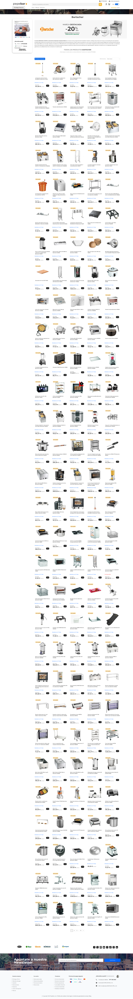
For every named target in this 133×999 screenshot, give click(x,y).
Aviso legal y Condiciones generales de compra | (78, 996)
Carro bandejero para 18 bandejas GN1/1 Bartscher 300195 (60, 281)
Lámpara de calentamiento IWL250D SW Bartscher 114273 (94, 78)
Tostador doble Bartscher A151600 (60, 106)
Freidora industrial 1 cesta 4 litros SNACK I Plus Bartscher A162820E (60, 165)
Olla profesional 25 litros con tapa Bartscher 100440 (60, 541)
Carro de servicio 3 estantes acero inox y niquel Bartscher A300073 (95, 107)
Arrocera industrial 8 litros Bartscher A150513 (75, 426)
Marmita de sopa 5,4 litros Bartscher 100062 (75, 368)
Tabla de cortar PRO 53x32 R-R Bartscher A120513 (94, 599)
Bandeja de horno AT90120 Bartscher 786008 (93, 368)
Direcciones (36, 984)
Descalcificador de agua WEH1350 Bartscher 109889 (60, 831)
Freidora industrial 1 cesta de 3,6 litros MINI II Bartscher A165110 (42, 426)
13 (80, 930)
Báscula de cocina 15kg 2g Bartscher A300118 (58, 310)
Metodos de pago (16, 981)
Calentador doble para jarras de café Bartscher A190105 (111, 397)
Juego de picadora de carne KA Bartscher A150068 (59, 889)
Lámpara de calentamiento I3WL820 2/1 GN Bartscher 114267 (77, 223)
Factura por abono (38, 982)
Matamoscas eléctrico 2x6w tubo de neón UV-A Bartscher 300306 (42, 744)
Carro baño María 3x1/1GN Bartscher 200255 (110, 744)
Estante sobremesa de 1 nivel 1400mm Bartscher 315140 (41, 715)
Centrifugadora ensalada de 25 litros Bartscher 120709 (41, 194)
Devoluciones (15, 984)
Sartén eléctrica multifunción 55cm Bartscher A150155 (59, 78)
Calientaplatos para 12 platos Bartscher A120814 (59, 339)
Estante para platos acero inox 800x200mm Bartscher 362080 (41, 223)
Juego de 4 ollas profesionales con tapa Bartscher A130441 (112, 426)
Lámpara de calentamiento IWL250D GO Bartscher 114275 (41, 78)
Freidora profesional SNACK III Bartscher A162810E (59, 426)
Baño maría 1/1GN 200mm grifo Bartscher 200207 (77, 773)
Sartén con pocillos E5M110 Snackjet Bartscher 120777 (75, 541)
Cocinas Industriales (59, 986)
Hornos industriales (59, 979)
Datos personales (38, 979)
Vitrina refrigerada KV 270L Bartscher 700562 (41, 917)
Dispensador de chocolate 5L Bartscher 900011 (59, 917)
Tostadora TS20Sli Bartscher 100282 (60, 367)
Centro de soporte (115, 1)
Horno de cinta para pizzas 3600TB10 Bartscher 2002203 (59, 599)
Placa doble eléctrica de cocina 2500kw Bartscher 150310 (41, 512)
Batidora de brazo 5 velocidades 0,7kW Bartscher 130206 (94, 802)
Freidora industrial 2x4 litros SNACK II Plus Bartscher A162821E (42, 107)
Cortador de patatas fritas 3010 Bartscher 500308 (111, 599)
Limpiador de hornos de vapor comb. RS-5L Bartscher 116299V (94, 541)
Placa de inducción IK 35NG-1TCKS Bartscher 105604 (77, 860)
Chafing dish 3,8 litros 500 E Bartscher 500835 (76, 339)
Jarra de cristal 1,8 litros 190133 (111, 338)
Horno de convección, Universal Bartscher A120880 (41, 310)
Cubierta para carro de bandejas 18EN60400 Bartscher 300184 (77, 107)
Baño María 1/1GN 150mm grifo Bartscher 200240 (41, 773)
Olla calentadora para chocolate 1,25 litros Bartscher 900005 (42, 455)
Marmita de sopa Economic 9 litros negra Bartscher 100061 (59, 860)
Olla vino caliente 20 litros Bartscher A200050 (40, 657)
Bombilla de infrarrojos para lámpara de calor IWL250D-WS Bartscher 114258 (94, 137)
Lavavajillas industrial (60, 984)
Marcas (14, 990)
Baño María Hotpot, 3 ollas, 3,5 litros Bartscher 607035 (94, 686)
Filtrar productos (40, 58)
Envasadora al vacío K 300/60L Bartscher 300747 (94, 339)
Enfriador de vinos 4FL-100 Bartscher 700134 (40, 397)
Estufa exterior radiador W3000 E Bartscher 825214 (60, 455)
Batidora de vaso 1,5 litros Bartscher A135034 (93, 426)
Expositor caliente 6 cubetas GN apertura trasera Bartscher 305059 (60, 715)
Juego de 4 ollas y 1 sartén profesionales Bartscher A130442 (77, 136)
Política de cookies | (61, 996)
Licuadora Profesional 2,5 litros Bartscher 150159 (41, 368)
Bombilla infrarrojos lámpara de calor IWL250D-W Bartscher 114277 (112, 252)
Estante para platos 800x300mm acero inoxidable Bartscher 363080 (112, 194)
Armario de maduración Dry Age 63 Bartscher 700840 (77, 281)
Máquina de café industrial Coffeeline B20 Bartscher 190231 (77, 889)
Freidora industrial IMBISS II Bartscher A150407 (111, 657)
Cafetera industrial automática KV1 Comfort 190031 (59, 484)
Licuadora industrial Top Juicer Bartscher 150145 (111, 165)
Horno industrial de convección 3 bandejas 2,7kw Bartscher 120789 (77, 512)
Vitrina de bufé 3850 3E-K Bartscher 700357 (58, 397)
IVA (113, 4)
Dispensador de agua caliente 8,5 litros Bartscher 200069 (95, 773)
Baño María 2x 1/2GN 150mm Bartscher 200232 (59, 773)
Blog (90, 996)
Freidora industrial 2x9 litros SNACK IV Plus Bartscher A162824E (42, 165)
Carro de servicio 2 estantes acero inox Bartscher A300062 (95, 194)
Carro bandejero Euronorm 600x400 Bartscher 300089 (111, 78)
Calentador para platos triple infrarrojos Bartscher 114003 (41, 831)
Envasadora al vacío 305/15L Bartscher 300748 (76, 715)
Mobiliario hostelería (59, 988)
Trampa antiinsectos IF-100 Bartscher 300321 (93, 715)
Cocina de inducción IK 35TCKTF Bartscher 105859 (112, 570)
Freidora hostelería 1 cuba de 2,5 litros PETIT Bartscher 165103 (77, 484)
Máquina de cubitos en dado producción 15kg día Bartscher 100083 (59, 195)
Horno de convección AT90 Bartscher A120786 (76, 397)
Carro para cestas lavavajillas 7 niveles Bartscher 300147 (76, 165)
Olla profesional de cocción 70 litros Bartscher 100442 (111, 831)
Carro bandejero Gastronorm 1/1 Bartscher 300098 (77, 744)
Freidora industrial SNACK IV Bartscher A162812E (94, 310)
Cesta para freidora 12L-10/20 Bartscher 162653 (111, 541)
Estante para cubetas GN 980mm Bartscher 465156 (60, 252)
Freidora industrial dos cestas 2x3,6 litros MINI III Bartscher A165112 (112, 136)
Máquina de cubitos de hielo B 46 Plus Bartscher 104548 (112, 889)
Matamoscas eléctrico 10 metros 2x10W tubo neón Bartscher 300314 (112, 715)
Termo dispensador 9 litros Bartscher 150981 (75, 78)
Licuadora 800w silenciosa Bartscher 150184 (58, 512)
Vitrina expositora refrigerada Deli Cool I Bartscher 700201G (77, 455)
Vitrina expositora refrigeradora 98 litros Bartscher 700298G (60, 686)
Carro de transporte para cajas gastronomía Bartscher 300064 (94, 455)
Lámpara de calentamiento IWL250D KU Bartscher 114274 (94, 512)
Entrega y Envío (16, 979)
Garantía (14, 982)
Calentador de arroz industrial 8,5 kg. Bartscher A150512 (112, 107)
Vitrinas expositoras (59, 982)
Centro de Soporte (16, 988)
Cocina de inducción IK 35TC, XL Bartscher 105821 (41, 541)
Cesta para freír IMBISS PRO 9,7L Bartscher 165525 (77, 628)
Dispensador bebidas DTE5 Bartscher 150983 (110, 484)
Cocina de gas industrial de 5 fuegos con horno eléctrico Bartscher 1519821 (94, 484)
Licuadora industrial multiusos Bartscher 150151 (94, 165)
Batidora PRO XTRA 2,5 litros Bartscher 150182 (41, 136)
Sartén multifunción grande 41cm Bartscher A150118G (42, 339)
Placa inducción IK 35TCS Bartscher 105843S (110, 512)
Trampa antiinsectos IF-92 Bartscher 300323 (75, 252)
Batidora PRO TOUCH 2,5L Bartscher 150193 (93, 281)
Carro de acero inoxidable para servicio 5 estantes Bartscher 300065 (94, 744)
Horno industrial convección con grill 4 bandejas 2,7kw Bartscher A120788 (42, 686)
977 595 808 (104, 1)
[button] (115, 7)
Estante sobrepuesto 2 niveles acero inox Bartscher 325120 (111, 686)
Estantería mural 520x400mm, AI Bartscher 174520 (95, 628)
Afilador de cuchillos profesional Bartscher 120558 (112, 802)
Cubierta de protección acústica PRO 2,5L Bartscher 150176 (112, 368)
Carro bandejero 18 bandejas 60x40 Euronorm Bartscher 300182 (60, 223)
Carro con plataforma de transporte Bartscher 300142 (58, 744)
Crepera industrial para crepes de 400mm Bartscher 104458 (95, 831)
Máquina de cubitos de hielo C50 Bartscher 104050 (77, 917)
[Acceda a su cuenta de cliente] (106, 4)
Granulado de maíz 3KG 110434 (41, 280)
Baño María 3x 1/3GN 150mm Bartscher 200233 (41, 484)
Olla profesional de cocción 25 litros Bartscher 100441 (41, 860)
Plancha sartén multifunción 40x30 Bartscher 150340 (41, 802)
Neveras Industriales (59, 981)
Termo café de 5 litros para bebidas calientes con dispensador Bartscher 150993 (42, 252)
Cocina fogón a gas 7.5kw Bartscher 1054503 (110, 223)
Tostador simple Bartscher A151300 (112, 309)
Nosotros (14, 986)
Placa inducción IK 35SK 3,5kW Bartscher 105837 (59, 136)
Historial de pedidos (38, 981)
